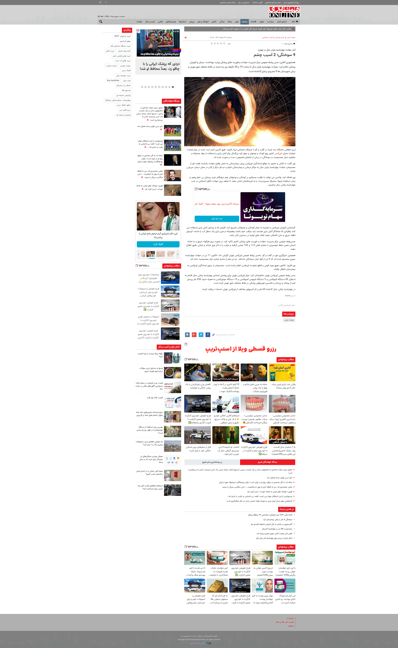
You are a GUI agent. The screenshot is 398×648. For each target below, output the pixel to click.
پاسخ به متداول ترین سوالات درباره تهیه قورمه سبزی (151, 370)
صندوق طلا (126, 90)
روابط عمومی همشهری (228, 2)
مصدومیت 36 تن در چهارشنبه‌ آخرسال (277, 529)
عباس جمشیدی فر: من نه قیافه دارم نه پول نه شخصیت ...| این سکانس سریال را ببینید (257, 487)
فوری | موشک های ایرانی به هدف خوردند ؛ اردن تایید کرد (269, 491)
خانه (293, 21)
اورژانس (278, 153)
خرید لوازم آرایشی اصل (122, 56)
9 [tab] (145, 87)
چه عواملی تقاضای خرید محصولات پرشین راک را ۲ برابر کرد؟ (149, 443)
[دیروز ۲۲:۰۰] (158, 43)
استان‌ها (182, 21)
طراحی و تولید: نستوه (197, 643)
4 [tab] (162, 87)
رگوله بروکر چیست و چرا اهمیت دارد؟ (150, 355)
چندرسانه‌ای (171, 21)
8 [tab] (148, 87)
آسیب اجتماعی (267, 37)
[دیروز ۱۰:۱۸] (172, 175)
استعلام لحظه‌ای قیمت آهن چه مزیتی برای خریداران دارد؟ (150, 487)
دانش (214, 21)
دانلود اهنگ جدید (124, 105)
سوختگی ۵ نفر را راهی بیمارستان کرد (277, 519)
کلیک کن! (158, 244)
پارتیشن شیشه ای (123, 95)
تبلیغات (291, 626)
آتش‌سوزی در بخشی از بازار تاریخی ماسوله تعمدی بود (271, 524)
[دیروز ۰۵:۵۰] (172, 190)
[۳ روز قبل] (172, 402)
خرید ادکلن (110, 51)
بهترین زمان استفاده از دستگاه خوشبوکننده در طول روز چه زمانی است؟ (150, 430)
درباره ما (290, 618)
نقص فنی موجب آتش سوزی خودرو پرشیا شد (274, 533)
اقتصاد (253, 21)
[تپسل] (195, 189)
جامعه (244, 21)
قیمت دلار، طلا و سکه (285, 622)
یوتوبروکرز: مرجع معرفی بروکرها (118, 100)
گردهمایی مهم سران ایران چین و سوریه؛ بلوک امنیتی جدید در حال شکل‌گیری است (259, 501)
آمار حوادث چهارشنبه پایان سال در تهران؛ (276, 50)
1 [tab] (172, 87)
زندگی (222, 21)
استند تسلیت (111, 65)
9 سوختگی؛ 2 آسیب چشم (274, 55)
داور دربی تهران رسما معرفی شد (279, 477)
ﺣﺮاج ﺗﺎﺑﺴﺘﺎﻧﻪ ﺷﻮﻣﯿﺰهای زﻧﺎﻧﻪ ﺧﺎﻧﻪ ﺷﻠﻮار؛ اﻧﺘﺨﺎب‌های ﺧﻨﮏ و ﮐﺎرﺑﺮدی (149, 414)
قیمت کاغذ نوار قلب (155, 397)
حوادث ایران (289, 320)
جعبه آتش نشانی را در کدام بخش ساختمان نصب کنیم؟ (149, 473)
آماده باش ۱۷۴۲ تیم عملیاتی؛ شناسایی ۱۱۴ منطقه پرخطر (270, 515)
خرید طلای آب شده (123, 60)
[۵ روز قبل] (172, 460)
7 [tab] (152, 87)
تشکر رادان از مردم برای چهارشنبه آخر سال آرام (274, 538)
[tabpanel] (158, 51)
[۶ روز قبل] (172, 490)
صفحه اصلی (291, 37)
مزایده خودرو (125, 65)
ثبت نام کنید (216, 219)
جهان (261, 21)
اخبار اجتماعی (279, 37)
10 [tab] (142, 87)
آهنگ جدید (126, 70)
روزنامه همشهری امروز (291, 2)
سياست (270, 21)
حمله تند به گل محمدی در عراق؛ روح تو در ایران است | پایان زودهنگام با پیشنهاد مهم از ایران (255, 482)
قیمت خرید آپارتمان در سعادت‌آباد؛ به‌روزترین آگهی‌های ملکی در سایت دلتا (149, 386)
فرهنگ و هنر (202, 21)
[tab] (268, 462)
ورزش (191, 21)
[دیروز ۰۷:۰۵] (172, 160)
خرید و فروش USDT (122, 36)
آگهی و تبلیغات (257, 2)
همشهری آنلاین (283, 12)
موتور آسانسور (125, 41)
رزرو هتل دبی (125, 110)
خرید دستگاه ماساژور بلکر (121, 46)
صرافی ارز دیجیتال (123, 85)
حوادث (139, 21)
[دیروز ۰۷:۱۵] (172, 145)
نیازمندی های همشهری (273, 2)
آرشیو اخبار (281, 21)
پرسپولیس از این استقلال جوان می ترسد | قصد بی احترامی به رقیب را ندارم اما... (259, 496)
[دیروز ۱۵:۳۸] (172, 112)
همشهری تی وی (243, 2)
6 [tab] (155, 87)
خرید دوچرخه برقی (123, 75)
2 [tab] (169, 87)
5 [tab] (159, 87)
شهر (237, 21)
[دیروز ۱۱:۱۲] (172, 387)
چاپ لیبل (127, 80)
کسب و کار (150, 21)
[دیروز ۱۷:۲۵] (172, 358)
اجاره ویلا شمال (124, 51)
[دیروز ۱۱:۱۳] (172, 372)
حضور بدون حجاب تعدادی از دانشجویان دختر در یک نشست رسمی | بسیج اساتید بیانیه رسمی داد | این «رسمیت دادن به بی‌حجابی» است (149, 114)
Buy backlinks (113, 80)
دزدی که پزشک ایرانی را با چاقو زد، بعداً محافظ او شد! (160, 66)
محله (230, 21)
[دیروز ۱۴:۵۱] (172, 130)
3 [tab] (166, 87)
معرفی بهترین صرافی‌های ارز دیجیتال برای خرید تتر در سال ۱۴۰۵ (151, 459)
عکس (160, 21)
